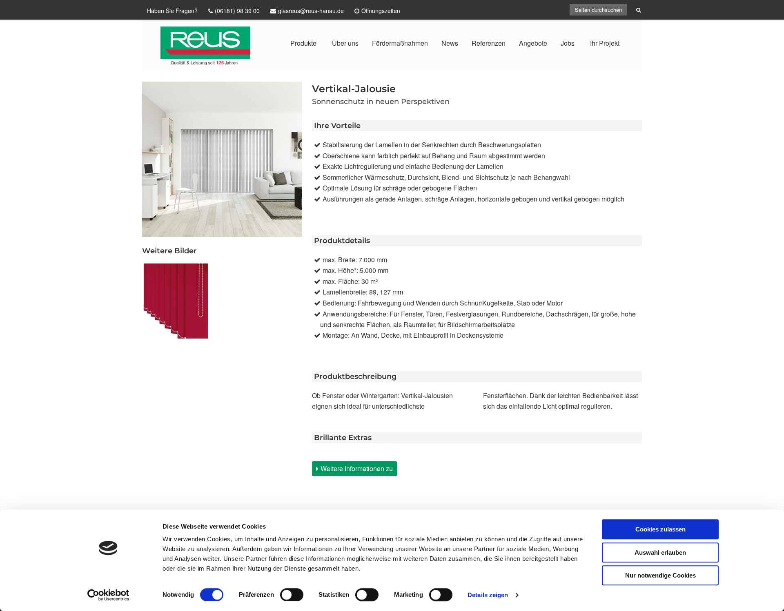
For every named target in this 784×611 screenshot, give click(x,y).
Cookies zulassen (660, 529)
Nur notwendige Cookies (660, 575)
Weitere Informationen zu (357, 468)
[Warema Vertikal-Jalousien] (179, 301)
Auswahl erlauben (660, 552)
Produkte (303, 43)
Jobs (568, 43)
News (449, 43)
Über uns (345, 43)
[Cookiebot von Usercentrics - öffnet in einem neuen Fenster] (108, 595)
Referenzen (489, 43)
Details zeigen (488, 594)
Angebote (533, 43)
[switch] (291, 594)
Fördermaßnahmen (400, 43)
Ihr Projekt (604, 43)
